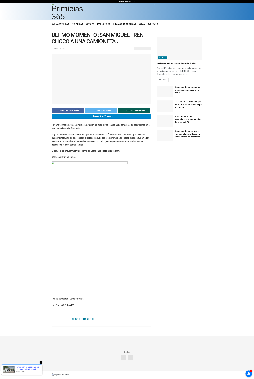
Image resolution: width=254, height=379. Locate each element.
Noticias (163, 57)
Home (121, 2)
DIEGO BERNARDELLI (83, 319)
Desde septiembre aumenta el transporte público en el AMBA (187, 90)
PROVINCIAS (77, 24)
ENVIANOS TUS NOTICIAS (124, 24)
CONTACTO (153, 24)
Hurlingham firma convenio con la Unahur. (177, 63)
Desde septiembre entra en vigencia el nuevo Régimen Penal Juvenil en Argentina (187, 134)
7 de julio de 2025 (58, 48)
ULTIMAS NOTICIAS (60, 24)
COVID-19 (90, 24)
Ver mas (162, 80)
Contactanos (130, 2)
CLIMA (142, 24)
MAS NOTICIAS (103, 24)
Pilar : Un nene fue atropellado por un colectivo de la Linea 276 (188, 119)
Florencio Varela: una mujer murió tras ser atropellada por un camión (188, 105)
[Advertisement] (154, 13)
